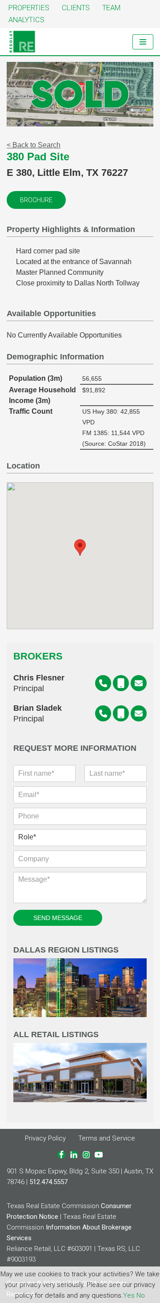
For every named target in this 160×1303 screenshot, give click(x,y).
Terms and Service (106, 1138)
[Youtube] (99, 1155)
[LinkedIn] (74, 1155)
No (140, 1295)
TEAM (111, 8)
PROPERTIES (28, 8)
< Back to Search (33, 145)
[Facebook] (61, 1155)
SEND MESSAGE (57, 917)
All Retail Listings (56, 1034)
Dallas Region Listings (66, 950)
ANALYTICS (26, 20)
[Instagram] (86, 1155)
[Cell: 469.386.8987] (121, 683)
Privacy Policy (45, 1138)
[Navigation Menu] (142, 41)
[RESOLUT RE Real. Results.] (22, 41)
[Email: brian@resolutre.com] (139, 713)
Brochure (36, 200)
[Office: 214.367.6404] (103, 683)
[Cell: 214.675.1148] (121, 713)
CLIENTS (76, 8)
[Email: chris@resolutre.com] (139, 683)
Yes (129, 1295)
